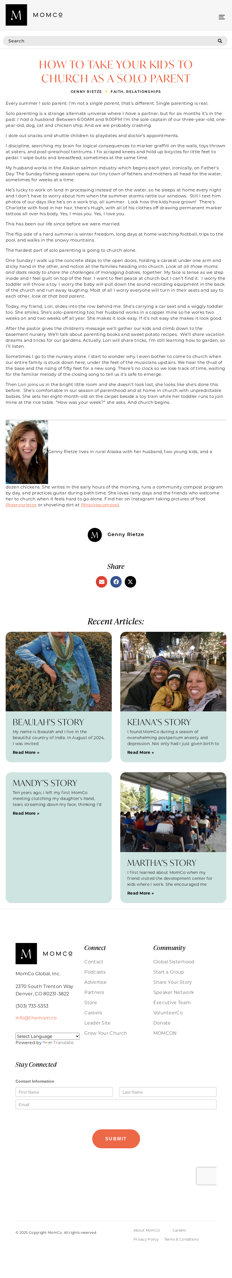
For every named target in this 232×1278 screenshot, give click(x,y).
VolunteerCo (168, 1012)
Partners (94, 992)
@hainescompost (100, 504)
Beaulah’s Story (48, 721)
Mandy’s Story (45, 782)
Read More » (26, 752)
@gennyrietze (21, 504)
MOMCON (165, 1033)
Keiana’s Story (159, 721)
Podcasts (95, 972)
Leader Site (97, 1023)
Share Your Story (172, 982)
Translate (63, 1042)
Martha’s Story (162, 862)
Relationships (143, 91)
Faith (117, 91)
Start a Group (168, 972)
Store (90, 1002)
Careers (93, 1012)
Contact (93, 962)
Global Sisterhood (174, 962)
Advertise (95, 982)
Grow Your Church (105, 1033)
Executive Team (172, 1002)
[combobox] (110, 41)
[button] (221, 16)
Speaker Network (173, 992)
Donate (162, 1023)
